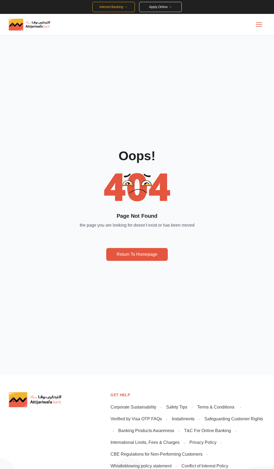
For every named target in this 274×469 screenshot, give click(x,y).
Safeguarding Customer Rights (233, 419)
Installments (183, 419)
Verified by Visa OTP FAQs (136, 419)
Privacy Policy (202, 442)
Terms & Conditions (216, 407)
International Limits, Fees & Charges (145, 442)
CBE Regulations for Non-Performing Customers (157, 454)
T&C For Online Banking (207, 430)
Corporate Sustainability (133, 407)
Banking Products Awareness (146, 430)
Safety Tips (176, 407)
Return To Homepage (137, 254)
